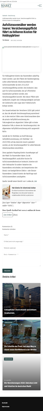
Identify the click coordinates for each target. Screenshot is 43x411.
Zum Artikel (8, 215)
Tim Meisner (5, 40)
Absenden (7, 271)
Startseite (4, 15)
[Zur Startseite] (6, 7)
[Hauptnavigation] (39, 5)
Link (35, 181)
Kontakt (5, 403)
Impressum (5, 407)
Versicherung (11, 15)
